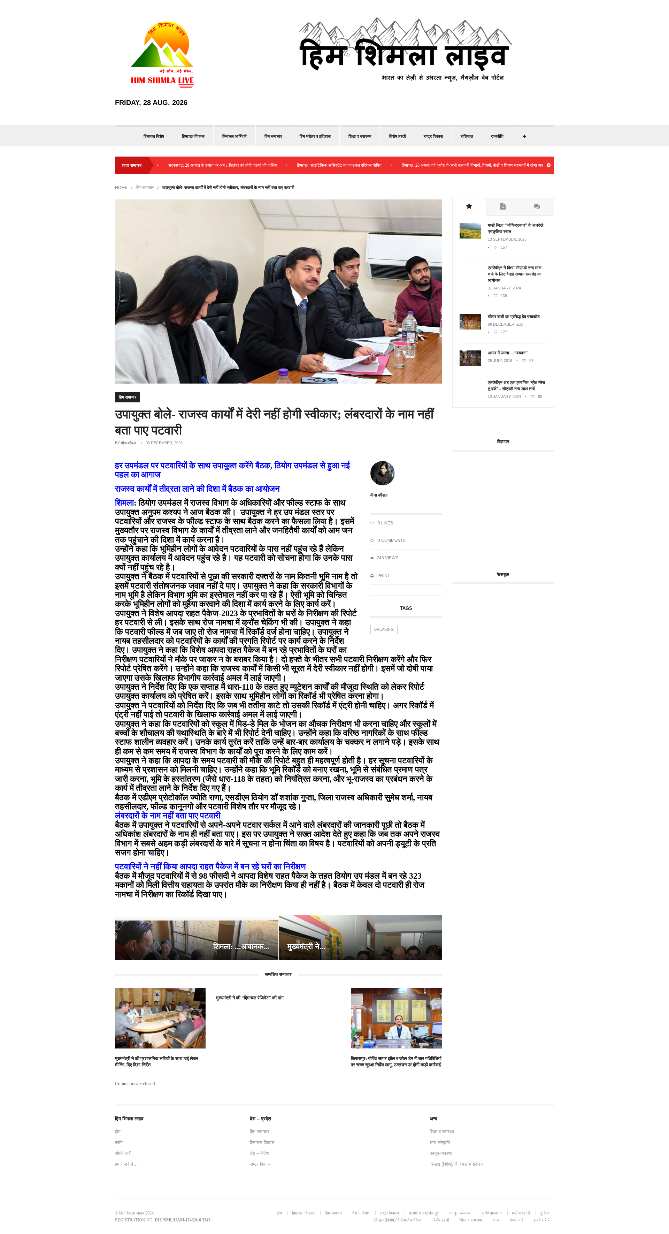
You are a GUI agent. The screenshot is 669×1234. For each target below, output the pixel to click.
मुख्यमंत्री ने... (306, 946)
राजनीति (497, 136)
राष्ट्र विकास (433, 136)
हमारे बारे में (541, 1220)
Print (383, 575)
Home (121, 187)
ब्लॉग (119, 1142)
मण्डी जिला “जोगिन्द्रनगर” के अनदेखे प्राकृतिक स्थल (515, 228)
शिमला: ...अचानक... (241, 946)
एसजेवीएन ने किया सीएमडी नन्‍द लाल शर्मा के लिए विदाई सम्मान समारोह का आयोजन (514, 274)
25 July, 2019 (500, 360)
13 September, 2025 (507, 239)
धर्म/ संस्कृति (440, 1142)
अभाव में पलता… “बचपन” (508, 352)
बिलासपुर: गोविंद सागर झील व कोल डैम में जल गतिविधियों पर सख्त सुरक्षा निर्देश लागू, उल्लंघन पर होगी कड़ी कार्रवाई (396, 1061)
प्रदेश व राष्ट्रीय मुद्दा (424, 1213)
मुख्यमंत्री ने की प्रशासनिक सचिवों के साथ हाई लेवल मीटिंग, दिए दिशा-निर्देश (156, 1061)
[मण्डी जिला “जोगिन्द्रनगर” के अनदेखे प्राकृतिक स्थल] (470, 237)
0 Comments (391, 540)
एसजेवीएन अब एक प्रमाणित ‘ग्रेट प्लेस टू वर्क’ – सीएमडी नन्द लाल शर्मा (516, 385)
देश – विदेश (259, 1153)
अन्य (495, 1220)
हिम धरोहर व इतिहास (315, 136)
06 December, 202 (505, 324)
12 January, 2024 (504, 396)
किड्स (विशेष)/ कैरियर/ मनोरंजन (456, 1164)
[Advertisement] (510, 507)
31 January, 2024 (504, 288)
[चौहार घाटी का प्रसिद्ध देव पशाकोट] (470, 328)
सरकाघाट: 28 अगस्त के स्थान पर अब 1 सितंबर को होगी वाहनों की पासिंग (187, 165)
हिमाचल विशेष (154, 136)
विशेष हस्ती (397, 136)
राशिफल (467, 136)
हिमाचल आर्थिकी (234, 136)
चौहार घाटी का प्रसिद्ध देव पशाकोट (514, 316)
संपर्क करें (123, 1153)
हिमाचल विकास (193, 136)
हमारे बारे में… (126, 1164)
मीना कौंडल (128, 443)
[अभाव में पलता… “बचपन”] (470, 364)
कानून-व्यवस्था (441, 1153)
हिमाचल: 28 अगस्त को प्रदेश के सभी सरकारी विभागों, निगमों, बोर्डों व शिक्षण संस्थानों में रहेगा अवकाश (441, 165)
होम (118, 1131)
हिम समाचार (273, 136)
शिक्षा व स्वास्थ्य (359, 136)
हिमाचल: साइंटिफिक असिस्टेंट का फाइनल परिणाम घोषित (304, 165)
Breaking (384, 629)
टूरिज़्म (544, 1213)
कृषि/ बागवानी (492, 1213)
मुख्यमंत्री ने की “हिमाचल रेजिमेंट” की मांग (250, 997)
